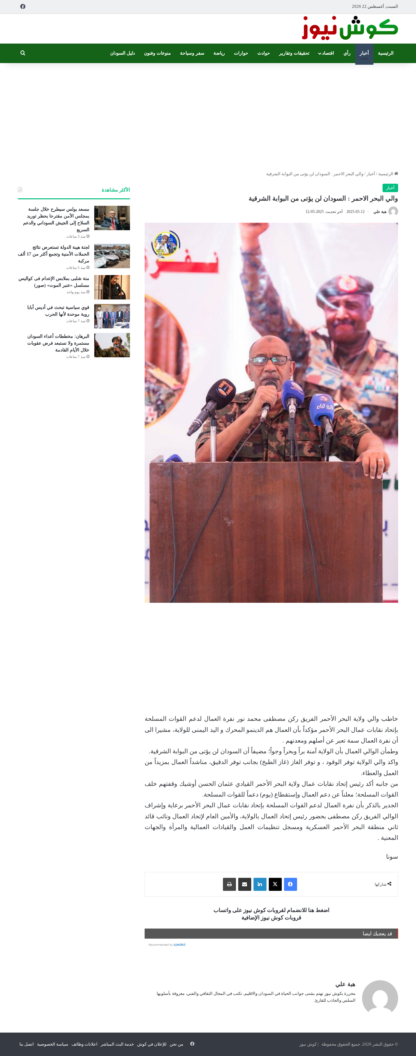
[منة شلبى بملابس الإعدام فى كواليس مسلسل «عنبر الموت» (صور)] (112, 287)
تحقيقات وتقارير (294, 53)
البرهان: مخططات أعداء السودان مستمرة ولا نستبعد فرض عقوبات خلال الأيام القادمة (58, 343)
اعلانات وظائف (85, 1044)
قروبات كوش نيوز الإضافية (271, 918)
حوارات (241, 53)
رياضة (219, 53)
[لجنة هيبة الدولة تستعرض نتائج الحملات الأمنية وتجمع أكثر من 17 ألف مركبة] (112, 256)
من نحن (176, 1044)
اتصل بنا (27, 1044)
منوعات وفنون (157, 53)
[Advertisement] (208, 115)
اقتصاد (328, 53)
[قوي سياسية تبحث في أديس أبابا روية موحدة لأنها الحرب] (112, 316)
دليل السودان (122, 53)
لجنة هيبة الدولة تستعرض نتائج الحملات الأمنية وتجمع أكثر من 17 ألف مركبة (53, 254)
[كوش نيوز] (349, 29)
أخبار (364, 53)
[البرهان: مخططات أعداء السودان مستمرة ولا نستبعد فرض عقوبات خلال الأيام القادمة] (112, 345)
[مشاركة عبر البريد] (244, 884)
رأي (347, 53)
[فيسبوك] (290, 884)
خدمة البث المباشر (117, 1044)
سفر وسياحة (192, 53)
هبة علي (379, 211)
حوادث (263, 53)
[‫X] (275, 884)
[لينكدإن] (260, 884)
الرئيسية (386, 53)
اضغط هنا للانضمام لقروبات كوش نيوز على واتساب (272, 910)
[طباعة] (229, 884)
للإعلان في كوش (151, 1044)
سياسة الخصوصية (52, 1044)
